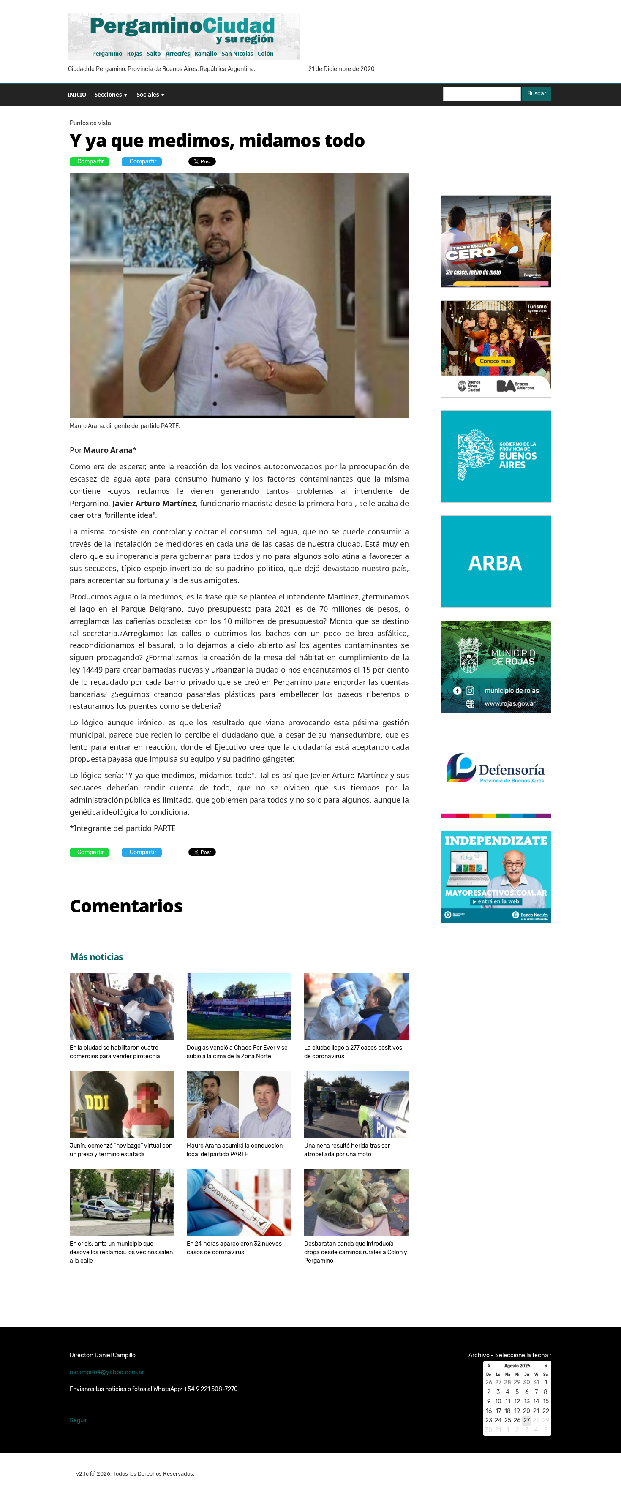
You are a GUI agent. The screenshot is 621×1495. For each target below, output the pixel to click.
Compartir (90, 161)
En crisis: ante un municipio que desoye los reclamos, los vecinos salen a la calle (121, 1252)
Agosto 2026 (517, 1366)
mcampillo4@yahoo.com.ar (107, 1372)
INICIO (77, 94)
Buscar (536, 93)
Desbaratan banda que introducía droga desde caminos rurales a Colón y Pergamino (355, 1252)
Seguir (78, 1420)
